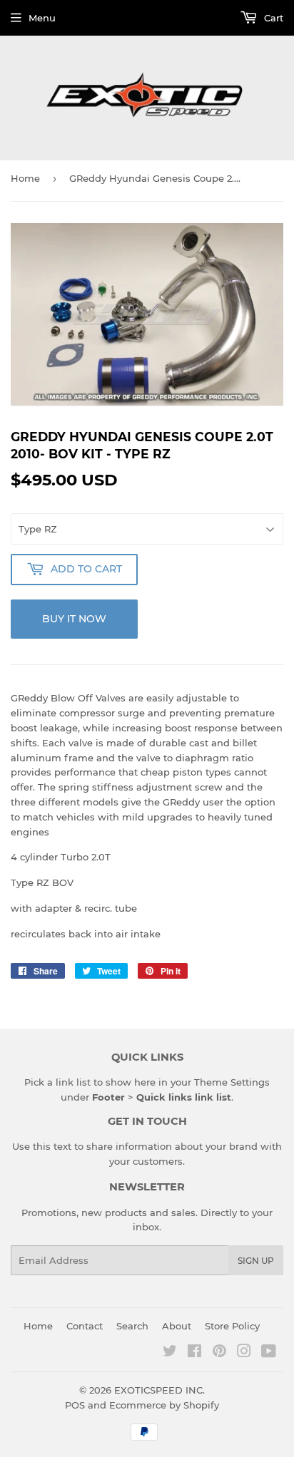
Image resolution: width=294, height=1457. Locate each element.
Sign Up (256, 1260)
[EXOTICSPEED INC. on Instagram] (244, 1353)
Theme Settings (232, 1082)
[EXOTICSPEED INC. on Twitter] (170, 1353)
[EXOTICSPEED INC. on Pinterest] (219, 1353)
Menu (42, 18)
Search (132, 1326)
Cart (272, 18)
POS (75, 1405)
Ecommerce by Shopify (164, 1405)
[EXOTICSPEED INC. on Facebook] (194, 1353)
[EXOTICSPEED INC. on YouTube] (268, 1353)
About (176, 1326)
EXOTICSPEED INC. (159, 1390)
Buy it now (74, 618)
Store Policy (232, 1326)
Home (25, 178)
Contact (84, 1326)
